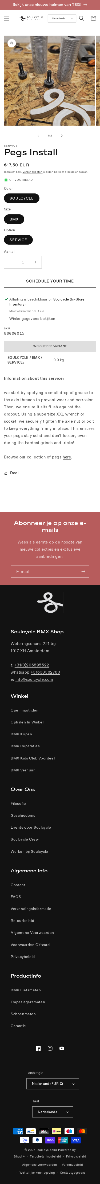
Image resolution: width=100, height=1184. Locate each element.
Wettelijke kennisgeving (37, 1172)
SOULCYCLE (22, 198)
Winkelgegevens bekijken (32, 318)
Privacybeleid (23, 956)
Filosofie (18, 803)
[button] (7, 18)
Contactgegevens (73, 1172)
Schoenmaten (23, 1013)
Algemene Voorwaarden (32, 932)
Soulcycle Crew (25, 839)
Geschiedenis (23, 815)
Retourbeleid (22, 920)
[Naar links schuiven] (38, 136)
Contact (18, 884)
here (67, 457)
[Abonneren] (83, 571)
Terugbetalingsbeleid (45, 1156)
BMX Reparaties (25, 746)
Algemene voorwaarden (39, 1165)
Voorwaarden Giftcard (30, 944)
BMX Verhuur (23, 770)
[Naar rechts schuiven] (62, 136)
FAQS (16, 896)
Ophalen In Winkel (27, 722)
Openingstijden (24, 710)
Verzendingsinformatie (31, 908)
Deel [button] (14, 472)
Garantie (18, 1025)
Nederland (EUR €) (47, 1083)
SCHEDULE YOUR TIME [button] (50, 281)
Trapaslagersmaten (28, 1002)
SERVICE (18, 239)
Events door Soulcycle (31, 827)
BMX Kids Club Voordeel (33, 758)
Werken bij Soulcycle (29, 851)
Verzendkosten (33, 172)
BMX (14, 219)
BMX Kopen (21, 734)
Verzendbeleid (72, 1165)
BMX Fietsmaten (26, 990)
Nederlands (58, 18)
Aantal (9, 251)
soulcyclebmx (47, 1150)
